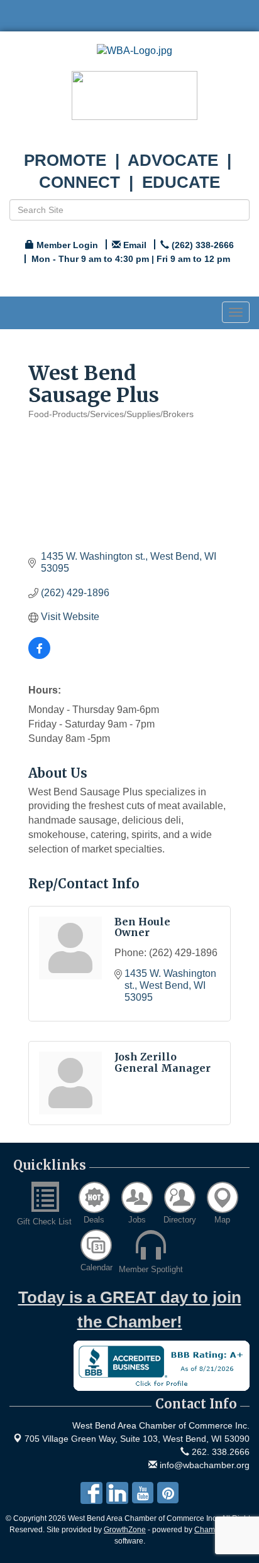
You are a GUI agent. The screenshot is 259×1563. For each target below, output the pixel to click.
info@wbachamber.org (203, 1465)
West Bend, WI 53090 (137, 1439)
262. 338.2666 (219, 1452)
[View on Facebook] (39, 655)
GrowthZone (125, 1529)
